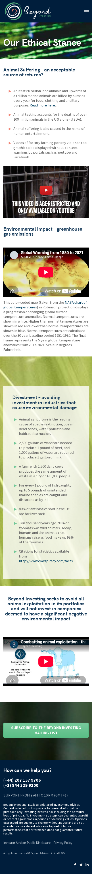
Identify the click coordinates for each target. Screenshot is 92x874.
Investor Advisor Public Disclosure (27, 843)
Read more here (42, 105)
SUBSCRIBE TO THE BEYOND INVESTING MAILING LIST (46, 730)
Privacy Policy (62, 843)
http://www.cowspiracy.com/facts (46, 560)
